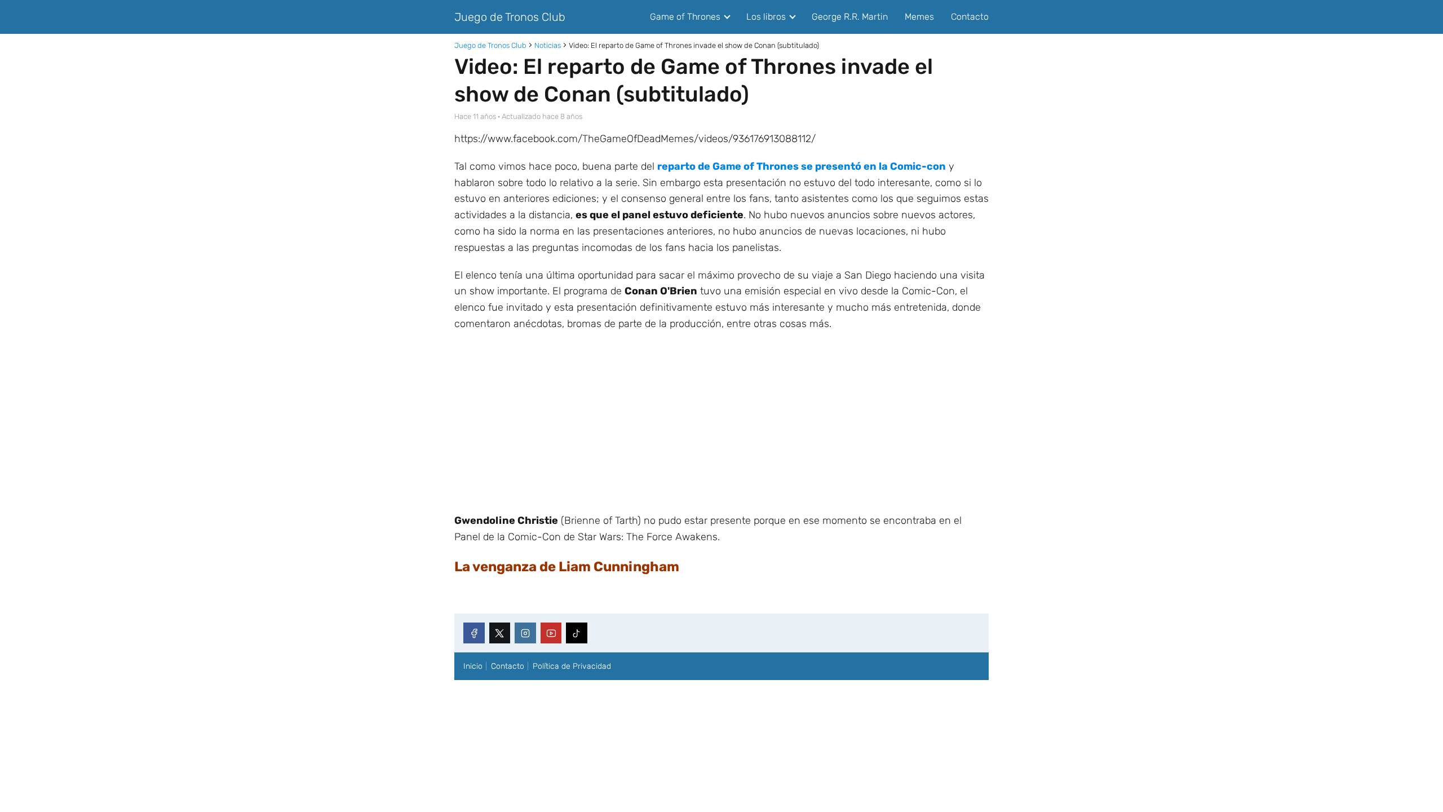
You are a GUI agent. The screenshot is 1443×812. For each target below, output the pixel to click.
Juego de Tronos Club (509, 17)
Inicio (473, 666)
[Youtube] (551, 633)
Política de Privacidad (572, 666)
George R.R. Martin (850, 16)
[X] (500, 633)
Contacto (970, 16)
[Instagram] (525, 633)
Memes (919, 16)
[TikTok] (576, 633)
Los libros (766, 16)
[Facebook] (474, 633)
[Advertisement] (721, 422)
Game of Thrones (685, 16)
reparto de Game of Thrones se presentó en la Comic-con (801, 166)
